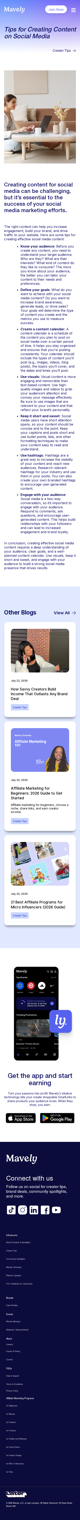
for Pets (9, 1471)
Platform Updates (13, 1275)
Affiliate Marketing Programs (20, 1398)
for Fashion (11, 1422)
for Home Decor (13, 1446)
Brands (9, 1297)
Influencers (11, 1235)
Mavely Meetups (13, 1321)
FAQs (9, 1368)
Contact (9, 1359)
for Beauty (10, 1413)
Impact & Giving (13, 1351)
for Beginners (11, 1405)
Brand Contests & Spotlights (18, 1242)
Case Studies (12, 1305)
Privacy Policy (12, 1390)
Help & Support (12, 1375)
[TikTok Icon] (11, 1210)
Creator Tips (62, 50)
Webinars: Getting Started (17, 1329)
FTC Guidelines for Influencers (19, 1283)
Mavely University (14, 1267)
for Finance (11, 1430)
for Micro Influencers (15, 1463)
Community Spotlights (15, 1258)
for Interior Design (14, 1455)
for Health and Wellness (16, 1438)
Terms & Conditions (14, 1384)
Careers (9, 1344)
